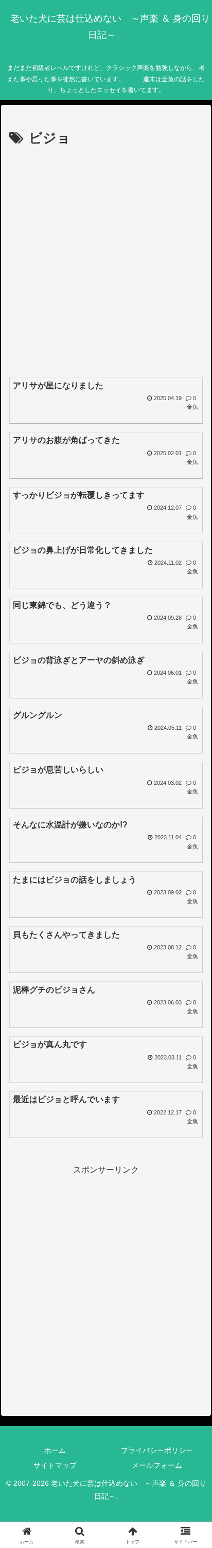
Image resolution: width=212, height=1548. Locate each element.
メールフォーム (157, 1465)
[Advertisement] (106, 261)
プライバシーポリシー (157, 1450)
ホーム (55, 1450)
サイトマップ (55, 1465)
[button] (191, 1332)
